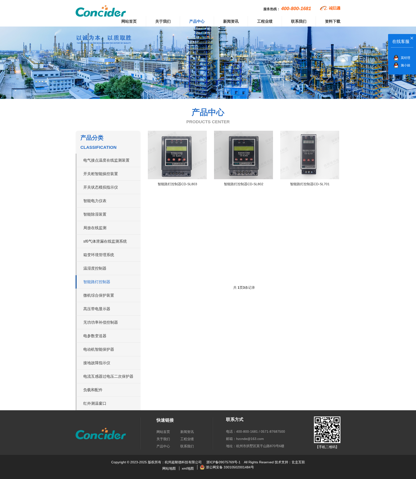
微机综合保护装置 (98, 295)
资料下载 (332, 21)
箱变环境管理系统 (98, 255)
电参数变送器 (94, 336)
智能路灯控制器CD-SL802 (243, 184)
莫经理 (405, 58)
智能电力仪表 (94, 201)
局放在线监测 (94, 228)
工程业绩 (265, 21)
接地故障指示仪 (96, 363)
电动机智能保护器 (98, 349)
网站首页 (129, 21)
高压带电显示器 (96, 309)
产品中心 (197, 21)
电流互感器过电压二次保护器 (108, 376)
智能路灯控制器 (96, 282)
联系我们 (298, 21)
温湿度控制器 (94, 268)
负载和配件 (93, 390)
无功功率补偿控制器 (100, 322)
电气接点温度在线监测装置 (106, 160)
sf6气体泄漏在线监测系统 (105, 241)
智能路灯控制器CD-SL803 (177, 184)
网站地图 (169, 468)
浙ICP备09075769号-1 (223, 462)
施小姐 (405, 65)
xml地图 (188, 468)
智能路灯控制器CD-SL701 (310, 184)
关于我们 (163, 21)
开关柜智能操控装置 (100, 174)
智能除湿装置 (94, 214)
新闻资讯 (231, 21)
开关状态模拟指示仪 (100, 187)
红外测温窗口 (94, 403)
